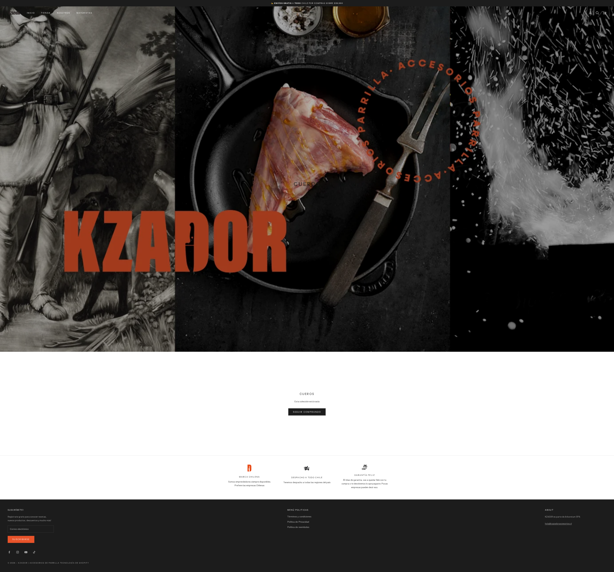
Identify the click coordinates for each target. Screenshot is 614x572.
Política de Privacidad (298, 522)
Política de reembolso (298, 527)
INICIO (31, 13)
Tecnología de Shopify (74, 563)
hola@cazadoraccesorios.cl (558, 523)
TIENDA (46, 13)
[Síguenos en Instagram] (17, 552)
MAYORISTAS (84, 13)
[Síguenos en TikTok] (34, 552)
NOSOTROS (63, 13)
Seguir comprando (307, 412)
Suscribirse (21, 539)
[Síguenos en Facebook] (9, 552)
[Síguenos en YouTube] (26, 552)
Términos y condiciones (299, 516)
